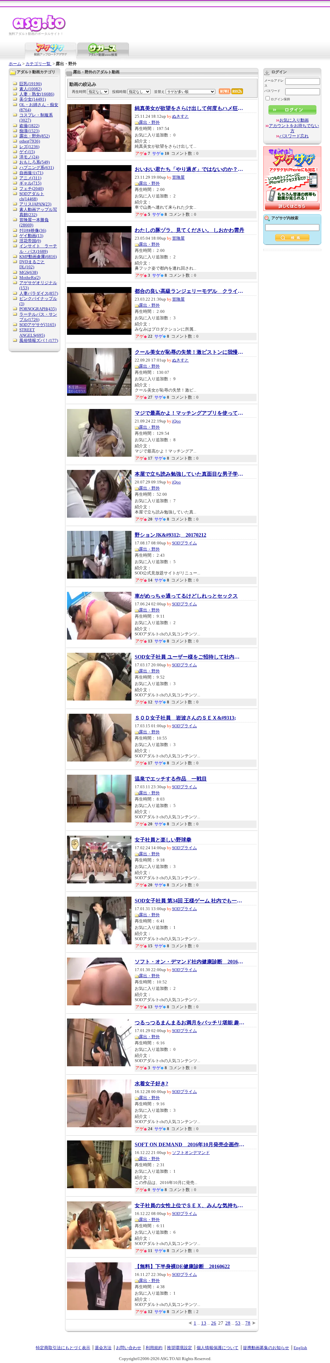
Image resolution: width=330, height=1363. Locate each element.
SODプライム (184, 543)
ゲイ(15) (27, 151)
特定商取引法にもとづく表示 (63, 1347)
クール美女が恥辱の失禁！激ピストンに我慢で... (189, 352)
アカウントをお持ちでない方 (294, 128)
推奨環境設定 (179, 1347)
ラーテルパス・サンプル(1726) (38, 317)
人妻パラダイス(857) (38, 293)
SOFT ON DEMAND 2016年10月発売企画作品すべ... (189, 1144)
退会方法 (103, 1347)
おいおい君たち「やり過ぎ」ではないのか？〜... (189, 169)
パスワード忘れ (294, 136)
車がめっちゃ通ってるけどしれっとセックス (186, 596)
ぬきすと (180, 116)
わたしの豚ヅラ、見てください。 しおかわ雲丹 (189, 230)
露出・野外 (149, 122)
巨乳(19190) (30, 83)
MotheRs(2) (29, 277)
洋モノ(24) (29, 156)
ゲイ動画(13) (31, 235)
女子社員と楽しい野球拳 (163, 839)
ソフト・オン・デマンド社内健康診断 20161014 (189, 961)
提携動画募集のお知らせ (266, 1347)
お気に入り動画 (294, 120)
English (300, 1347)
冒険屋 (178, 177)
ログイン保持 (280, 99)
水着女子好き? (151, 1083)
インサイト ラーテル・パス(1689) (38, 249)
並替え (159, 92)
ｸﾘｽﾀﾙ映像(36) (32, 230)
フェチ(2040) (31, 188)
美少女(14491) (32, 99)
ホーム (15, 63)
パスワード (272, 91)
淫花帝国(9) (30, 240)
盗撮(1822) (29, 125)
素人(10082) (30, 88)
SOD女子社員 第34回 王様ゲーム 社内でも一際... (189, 900)
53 (237, 1323)
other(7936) (29, 141)
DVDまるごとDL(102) (32, 264)
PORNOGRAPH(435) (37, 308)
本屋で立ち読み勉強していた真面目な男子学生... (189, 474)
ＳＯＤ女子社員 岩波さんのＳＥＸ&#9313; (185, 718)
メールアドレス (274, 83)
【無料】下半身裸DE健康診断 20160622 (182, 1266)
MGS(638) (28, 272)
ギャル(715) (30, 183)
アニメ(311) (30, 177)
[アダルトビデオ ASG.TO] (39, 30)
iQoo (176, 421)
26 (213, 1323)
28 (227, 1323)
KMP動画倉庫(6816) (38, 256)
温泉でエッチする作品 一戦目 (171, 778)
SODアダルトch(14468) (31, 196)
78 (247, 1323)
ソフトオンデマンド (191, 1152)
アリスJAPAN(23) (35, 204)
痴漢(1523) (29, 130)
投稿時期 (119, 92)
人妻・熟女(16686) (36, 94)
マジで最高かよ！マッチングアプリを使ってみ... (189, 413)
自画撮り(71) (31, 172)
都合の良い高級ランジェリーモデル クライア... (189, 291)
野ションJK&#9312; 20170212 (170, 535)
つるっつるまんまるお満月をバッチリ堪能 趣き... (189, 1022)
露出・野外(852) (34, 136)
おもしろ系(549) (34, 162)
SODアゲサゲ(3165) (37, 324)
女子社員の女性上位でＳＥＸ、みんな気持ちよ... (189, 1205)
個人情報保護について (217, 1347)
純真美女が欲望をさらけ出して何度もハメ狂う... (189, 108)
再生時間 (79, 92)
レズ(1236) (29, 146)
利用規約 (154, 1347)
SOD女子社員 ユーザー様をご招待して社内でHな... (189, 657)
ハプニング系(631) (36, 167)
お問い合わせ (128, 1347)
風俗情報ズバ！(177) (38, 340)
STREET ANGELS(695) (32, 332)
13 (203, 1323)
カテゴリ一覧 (38, 63)
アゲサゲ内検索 (284, 218)
